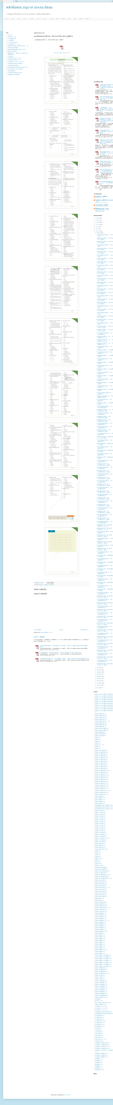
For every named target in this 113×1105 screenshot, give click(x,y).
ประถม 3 (32, 18)
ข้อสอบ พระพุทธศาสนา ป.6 (101, 781)
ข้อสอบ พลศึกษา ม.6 (100, 803)
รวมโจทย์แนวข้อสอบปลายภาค (15, 72)
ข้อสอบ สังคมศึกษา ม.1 (100, 925)
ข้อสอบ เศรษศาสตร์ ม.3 (101, 911)
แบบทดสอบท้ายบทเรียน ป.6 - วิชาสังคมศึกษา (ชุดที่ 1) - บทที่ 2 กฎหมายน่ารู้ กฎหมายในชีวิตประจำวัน (64, 658)
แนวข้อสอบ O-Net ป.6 (101, 1006)
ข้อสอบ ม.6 (98, 861)
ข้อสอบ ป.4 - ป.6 (99, 744)
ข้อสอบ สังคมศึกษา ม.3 (100, 929)
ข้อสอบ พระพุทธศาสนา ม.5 (101, 792)
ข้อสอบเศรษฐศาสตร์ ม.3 (101, 905)
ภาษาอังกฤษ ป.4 (99, 1033)
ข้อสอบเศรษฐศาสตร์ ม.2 (101, 904)
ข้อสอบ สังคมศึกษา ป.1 (100, 913)
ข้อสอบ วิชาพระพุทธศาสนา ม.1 (102, 871)
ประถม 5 (45, 18)
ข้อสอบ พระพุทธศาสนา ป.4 (101, 777)
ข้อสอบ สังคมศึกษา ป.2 (100, 914)
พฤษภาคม (99, 676)
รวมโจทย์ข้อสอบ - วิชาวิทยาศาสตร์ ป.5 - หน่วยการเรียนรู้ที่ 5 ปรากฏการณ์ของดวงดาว (61, 652)
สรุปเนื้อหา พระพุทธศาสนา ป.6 (102, 1048)
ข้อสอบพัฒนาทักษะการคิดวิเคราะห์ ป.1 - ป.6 (18, 45)
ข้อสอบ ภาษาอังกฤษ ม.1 (100, 841)
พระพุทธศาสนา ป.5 (100, 1024)
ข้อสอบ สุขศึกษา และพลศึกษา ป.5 (103, 962)
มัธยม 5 (81, 18)
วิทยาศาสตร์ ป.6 (99, 1041)
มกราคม (99, 685)
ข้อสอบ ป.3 (98, 741)
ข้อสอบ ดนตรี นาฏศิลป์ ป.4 (101, 728)
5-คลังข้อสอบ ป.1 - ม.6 (13, 44)
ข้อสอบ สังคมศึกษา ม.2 (100, 927)
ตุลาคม (99, 232)
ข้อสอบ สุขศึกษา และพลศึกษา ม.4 (103, 966)
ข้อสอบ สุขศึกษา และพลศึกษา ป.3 (103, 958)
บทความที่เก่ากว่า (85, 629)
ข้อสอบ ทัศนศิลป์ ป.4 (100, 732)
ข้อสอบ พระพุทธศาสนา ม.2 (101, 785)
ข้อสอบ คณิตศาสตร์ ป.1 (100, 713)
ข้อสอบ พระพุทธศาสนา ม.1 (101, 783)
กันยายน (99, 667)
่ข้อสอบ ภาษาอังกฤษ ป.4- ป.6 (102, 838)
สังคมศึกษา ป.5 (98, 1062)
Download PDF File (61, 52)
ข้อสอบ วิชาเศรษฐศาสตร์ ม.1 (102, 876)
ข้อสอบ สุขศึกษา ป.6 (100, 940)
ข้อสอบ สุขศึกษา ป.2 (100, 935)
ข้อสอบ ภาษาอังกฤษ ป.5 (101, 840)
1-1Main (10, 34)
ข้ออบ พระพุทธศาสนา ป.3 (101, 997)
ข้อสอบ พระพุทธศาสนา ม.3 (101, 787)
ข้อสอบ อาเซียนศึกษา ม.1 (101, 989)
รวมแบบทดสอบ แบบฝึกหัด (101, 205)
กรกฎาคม (99, 672)
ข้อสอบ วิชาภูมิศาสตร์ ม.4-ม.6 (102, 874)
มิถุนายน (99, 674)
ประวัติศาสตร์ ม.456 (100, 1021)
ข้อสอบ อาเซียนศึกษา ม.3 (101, 993)
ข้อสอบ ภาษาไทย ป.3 (100, 814)
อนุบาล (13, 18)
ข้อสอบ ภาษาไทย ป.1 (100, 810)
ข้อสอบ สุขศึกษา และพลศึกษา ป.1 (103, 955)
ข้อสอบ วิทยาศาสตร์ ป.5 (101, 889)
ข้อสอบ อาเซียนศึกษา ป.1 (101, 980)
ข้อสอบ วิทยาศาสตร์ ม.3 (101, 896)
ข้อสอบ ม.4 (98, 856)
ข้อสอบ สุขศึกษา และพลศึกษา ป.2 (103, 957)
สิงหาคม (99, 670)
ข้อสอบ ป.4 (98, 743)
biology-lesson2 (101, 202)
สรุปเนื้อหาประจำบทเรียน (14, 74)
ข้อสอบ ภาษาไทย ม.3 (100, 825)
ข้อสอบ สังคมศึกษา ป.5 (100, 922)
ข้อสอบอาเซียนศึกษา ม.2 (101, 991)
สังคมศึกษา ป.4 (99, 1060)
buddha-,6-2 (99, 197)
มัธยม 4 (75, 18)
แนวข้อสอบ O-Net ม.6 (101, 1010)
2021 (97, 228)
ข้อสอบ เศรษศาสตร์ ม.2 (101, 909)
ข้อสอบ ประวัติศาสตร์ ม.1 (101, 765)
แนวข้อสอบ (10, 56)
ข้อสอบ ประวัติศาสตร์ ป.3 (101, 757)
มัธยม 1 (57, 18)
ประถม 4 (38, 18)
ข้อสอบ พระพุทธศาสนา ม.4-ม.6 (103, 790)
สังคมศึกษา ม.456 (99, 1069)
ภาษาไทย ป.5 (98, 1028)
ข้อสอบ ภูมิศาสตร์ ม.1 (100, 843)
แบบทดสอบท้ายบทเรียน (13, 65)
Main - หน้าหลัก (39, 637)
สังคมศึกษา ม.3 (98, 1068)
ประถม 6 (51, 18)
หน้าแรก (7, 18)
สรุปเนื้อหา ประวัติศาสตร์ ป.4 (102, 1042)
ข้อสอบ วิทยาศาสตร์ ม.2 (101, 894)
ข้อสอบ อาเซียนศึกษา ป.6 (101, 988)
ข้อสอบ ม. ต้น (98, 863)
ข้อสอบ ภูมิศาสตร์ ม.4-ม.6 (101, 849)
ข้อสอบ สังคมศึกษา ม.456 (101, 931)
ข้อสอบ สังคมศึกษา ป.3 (100, 916)
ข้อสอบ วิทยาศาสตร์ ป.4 (101, 885)
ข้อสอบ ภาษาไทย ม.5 (100, 829)
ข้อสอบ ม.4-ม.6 (99, 858)
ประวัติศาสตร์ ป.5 (99, 1017)
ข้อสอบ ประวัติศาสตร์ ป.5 (101, 761)
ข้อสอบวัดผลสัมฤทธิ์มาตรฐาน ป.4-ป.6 (17, 49)
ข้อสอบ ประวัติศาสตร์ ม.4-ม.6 (102, 770)
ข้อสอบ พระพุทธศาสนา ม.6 (101, 794)
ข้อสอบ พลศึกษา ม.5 (100, 801)
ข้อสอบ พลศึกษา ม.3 (100, 799)
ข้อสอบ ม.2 (98, 852)
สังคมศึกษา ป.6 (99, 1064)
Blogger (67, 1094)
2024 (97, 222)
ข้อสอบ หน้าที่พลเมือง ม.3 (101, 971)
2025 (97, 220)
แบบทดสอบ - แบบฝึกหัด (101, 196)
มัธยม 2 (63, 18)
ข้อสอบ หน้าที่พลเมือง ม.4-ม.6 (102, 973)
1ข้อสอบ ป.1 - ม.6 (12, 36)
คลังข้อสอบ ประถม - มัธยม (101, 208)
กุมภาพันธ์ (99, 683)
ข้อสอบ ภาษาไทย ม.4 (100, 827)
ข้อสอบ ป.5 (98, 746)
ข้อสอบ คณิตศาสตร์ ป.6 (101, 724)
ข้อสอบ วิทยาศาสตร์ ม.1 (100, 893)
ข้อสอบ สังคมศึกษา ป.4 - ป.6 (102, 920)
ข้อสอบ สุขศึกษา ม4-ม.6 (101, 949)
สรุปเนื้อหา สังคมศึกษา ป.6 (101, 1057)
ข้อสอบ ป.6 (41, 584)
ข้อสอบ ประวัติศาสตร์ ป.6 (101, 763)
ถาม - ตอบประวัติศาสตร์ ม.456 (103, 1002)
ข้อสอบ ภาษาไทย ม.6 (100, 830)
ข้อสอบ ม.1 (97, 850)
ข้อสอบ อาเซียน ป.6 (100, 978)
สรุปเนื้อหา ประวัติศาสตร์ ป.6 (102, 1044)
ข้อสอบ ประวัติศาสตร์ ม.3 (101, 768)
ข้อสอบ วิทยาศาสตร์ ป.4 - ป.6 (102, 887)
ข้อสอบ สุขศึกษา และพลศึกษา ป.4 (103, 960)
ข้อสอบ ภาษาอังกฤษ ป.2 (101, 834)
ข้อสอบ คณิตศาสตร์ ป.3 (101, 717)
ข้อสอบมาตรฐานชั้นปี (13, 47)
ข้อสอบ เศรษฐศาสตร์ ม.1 (101, 902)
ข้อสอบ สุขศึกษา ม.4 (100, 947)
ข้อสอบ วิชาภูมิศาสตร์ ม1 (101, 872)
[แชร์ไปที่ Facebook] (51, 583)
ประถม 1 (19, 18)
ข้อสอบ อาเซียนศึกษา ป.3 (101, 984)
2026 (97, 218)
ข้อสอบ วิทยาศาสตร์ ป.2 (101, 882)
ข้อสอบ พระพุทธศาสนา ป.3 (101, 776)
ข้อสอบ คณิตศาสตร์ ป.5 (101, 723)
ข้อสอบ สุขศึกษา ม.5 (100, 951)
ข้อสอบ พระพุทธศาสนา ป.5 (101, 779)
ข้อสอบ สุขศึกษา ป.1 (100, 933)
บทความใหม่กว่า (38, 629)
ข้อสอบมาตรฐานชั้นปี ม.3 (101, 869)
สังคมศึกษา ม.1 (98, 1066)
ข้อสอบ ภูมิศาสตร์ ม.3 (100, 847)
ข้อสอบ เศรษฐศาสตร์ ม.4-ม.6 (102, 907)
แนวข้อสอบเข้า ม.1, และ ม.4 (14, 58)
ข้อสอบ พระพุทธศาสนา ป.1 (101, 772)
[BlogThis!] (49, 583)
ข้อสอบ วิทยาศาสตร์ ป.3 (101, 883)
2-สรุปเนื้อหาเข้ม (12, 38)
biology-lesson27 (101, 206)
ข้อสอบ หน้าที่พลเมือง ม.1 (101, 967)
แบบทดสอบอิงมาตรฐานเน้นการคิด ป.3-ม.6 (18, 67)
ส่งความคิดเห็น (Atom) (47, 632)
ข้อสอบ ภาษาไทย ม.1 (100, 821)
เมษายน (99, 678)
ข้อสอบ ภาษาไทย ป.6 (49, 584)
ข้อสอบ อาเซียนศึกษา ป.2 (101, 982)
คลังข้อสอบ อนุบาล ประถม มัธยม (29, 7)
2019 (97, 687)
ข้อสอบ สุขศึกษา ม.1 (100, 942)
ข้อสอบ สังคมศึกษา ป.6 (100, 924)
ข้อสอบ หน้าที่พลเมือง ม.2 (101, 969)
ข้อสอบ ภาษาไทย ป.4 (100, 816)
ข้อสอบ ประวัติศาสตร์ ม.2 (101, 766)
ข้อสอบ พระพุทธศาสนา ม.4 (101, 788)
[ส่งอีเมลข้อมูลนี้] (47, 583)
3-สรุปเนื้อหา (11, 40)
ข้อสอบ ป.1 (97, 737)
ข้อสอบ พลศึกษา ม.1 (100, 796)
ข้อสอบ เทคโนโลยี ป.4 (100, 733)
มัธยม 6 (87, 18)
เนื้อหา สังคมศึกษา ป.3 (100, 1004)
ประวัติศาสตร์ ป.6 (99, 1019)
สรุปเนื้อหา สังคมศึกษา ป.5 (101, 1055)
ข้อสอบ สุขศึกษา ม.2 (100, 944)
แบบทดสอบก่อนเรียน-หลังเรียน (15, 63)
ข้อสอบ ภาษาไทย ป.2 (100, 812)
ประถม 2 (25, 18)
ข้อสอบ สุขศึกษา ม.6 (100, 953)
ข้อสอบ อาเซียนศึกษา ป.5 (101, 986)
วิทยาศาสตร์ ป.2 (99, 1035)
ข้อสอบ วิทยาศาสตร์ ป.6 (101, 891)
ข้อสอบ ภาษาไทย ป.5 (100, 818)
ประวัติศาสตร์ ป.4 (99, 1015)
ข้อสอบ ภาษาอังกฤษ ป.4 (101, 836)
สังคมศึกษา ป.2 (98, 1058)
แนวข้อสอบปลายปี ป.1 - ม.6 (14, 59)
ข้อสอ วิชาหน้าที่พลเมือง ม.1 (101, 995)
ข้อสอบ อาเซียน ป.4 (100, 975)
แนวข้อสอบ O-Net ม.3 (101, 1008)
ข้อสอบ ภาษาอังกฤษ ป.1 (100, 832)
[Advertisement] (43, 26)
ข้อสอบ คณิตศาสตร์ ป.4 (101, 719)
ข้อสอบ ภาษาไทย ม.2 (100, 823)
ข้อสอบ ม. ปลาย (99, 865)
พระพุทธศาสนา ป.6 (100, 1026)
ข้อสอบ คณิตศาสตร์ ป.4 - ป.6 (102, 721)
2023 (97, 224)
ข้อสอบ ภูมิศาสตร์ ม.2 (100, 845)
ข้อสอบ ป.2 (98, 739)
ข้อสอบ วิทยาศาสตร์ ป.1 (100, 880)
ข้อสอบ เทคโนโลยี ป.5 (100, 735)
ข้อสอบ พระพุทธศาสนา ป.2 (101, 774)
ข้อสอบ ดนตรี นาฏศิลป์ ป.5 (101, 730)
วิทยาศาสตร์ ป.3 (99, 1037)
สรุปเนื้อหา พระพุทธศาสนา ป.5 (102, 1046)
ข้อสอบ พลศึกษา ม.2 (100, 797)
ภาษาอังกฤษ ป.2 (99, 1031)
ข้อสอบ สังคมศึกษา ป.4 (100, 918)
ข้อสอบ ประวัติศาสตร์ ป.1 (101, 754)
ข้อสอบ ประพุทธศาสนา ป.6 (101, 752)
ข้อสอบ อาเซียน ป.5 (100, 977)
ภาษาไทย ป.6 (98, 1030)
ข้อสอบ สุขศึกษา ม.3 (100, 946)
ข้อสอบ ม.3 (98, 854)
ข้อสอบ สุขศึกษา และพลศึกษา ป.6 (103, 964)
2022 (97, 226)
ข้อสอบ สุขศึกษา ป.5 (100, 938)
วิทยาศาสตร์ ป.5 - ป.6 (100, 1039)
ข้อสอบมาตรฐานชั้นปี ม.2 (101, 867)
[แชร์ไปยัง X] (50, 583)
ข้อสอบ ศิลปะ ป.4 (99, 898)
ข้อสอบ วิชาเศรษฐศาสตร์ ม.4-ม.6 (103, 878)
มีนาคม (99, 680)
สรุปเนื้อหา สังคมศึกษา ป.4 (101, 1053)
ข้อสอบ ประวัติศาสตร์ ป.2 (101, 755)
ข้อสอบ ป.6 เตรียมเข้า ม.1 (101, 750)
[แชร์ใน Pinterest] (53, 583)
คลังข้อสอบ (97, 999)
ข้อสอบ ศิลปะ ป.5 (99, 900)
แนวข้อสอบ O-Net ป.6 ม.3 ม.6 (16, 61)
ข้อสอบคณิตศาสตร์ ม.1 (100, 726)
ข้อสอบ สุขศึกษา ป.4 (100, 936)
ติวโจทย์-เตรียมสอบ (12, 51)
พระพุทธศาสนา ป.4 (100, 1022)
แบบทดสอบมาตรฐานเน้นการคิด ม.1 (103, 1011)
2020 (97, 231)
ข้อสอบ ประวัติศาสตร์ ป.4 (101, 759)
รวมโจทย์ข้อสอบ (11, 70)
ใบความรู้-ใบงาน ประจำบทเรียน (15, 69)
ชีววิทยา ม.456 (99, 1000)
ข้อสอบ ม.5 (98, 860)
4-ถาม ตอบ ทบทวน (12, 42)
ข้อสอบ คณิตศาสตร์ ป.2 (101, 715)
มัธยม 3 (69, 18)
